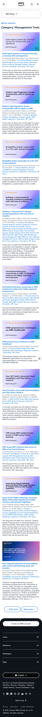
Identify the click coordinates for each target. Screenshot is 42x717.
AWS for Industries (8, 23)
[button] (11, 14)
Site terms (14, 707)
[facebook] (7, 694)
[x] (4, 694)
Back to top (20, 700)
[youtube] (22, 694)
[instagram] (15, 694)
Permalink (21, 66)
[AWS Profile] (37, 4)
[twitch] (19, 694)
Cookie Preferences (27, 707)
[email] (30, 694)
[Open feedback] (39, 358)
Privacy (5, 707)
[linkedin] (11, 694)
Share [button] (31, 66)
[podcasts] (26, 694)
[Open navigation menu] (4, 4)
